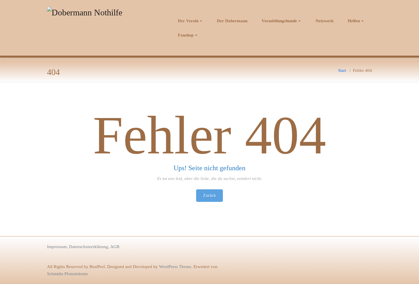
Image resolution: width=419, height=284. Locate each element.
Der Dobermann (232, 21)
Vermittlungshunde (279, 21)
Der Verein (188, 21)
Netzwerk (324, 21)
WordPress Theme (175, 266)
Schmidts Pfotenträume (67, 273)
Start (342, 70)
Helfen (354, 21)
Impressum (57, 246)
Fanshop (186, 35)
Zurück (209, 195)
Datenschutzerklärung (88, 246)
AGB (114, 246)
